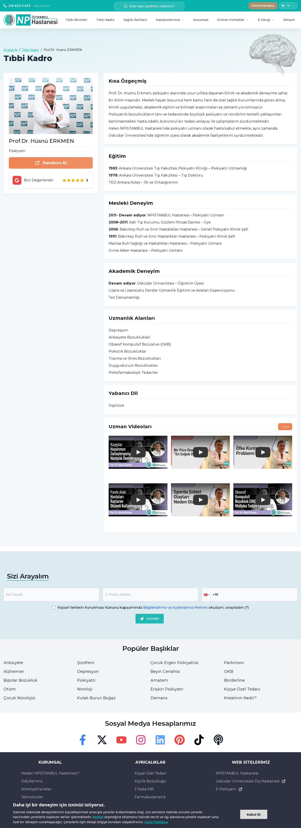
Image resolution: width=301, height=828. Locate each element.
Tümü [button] (285, 426)
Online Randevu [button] (262, 5)
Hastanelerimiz (168, 20)
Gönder (152, 618)
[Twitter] (102, 740)
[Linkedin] (160, 740)
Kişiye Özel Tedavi (242, 689)
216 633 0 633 (29, 6)
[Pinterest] (179, 740)
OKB (228, 671)
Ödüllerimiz (32, 781)
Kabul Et (254, 814)
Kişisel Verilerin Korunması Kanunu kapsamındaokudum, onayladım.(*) (153, 607)
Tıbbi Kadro (105, 20)
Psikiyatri (86, 680)
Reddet (98, 817)
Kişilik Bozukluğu (150, 781)
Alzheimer (14, 671)
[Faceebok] (82, 740)
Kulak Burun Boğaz (96, 698)
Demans (158, 698)
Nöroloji (84, 689)
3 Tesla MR (144, 789)
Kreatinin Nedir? (240, 698)
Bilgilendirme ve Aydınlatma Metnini (175, 607)
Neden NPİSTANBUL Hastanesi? (50, 773)
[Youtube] (121, 740)
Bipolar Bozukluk (20, 680)
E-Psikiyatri (226, 789)
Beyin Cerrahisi (165, 671)
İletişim (289, 20)
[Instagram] (141, 740)
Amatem (159, 680)
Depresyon (88, 671)
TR (288, 5)
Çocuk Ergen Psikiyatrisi (174, 662)
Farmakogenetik (150, 797)
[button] (206, 594)
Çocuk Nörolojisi (19, 698)
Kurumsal (200, 20)
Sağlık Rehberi (135, 20)
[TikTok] (199, 740)
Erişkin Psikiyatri (166, 689)
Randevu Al (55, 162)
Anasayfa (10, 50)
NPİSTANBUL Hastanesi (237, 773)
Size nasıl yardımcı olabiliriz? (152, 6)
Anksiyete (13, 662)
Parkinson (234, 662)
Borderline (234, 680)
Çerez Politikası (156, 822)
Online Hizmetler (231, 20)
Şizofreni (85, 662)
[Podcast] (218, 740)
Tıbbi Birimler (76, 20)
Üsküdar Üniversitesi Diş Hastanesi (248, 781)
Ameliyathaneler (36, 789)
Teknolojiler (32, 797)
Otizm (10, 689)
